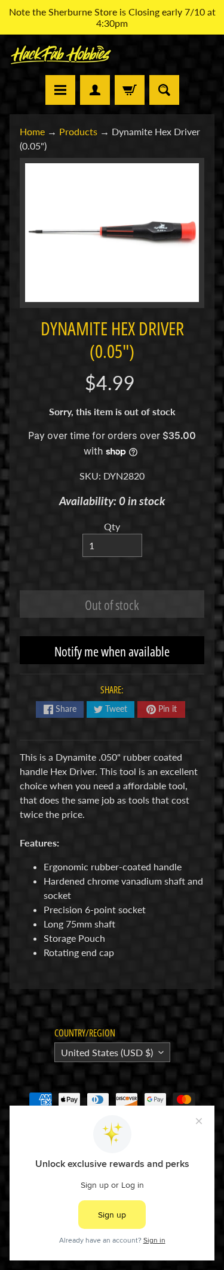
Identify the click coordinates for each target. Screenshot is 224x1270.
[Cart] (130, 90)
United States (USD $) (107, 1052)
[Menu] (60, 90)
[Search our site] (164, 90)
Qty (112, 526)
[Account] (95, 90)
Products (78, 131)
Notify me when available (112, 651)
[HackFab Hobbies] (61, 55)
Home (32, 131)
